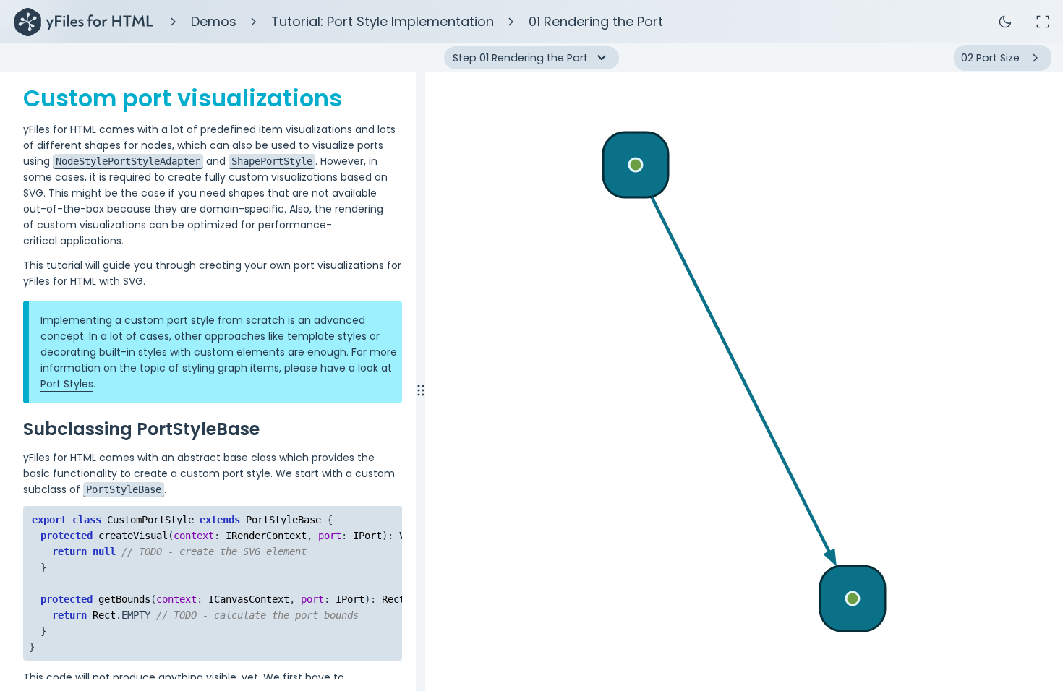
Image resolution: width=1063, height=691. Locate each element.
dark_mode (1005, 22)
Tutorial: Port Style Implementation (382, 21)
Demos (213, 21)
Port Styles (66, 384)
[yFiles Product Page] (83, 21)
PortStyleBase (123, 489)
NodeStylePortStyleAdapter (128, 161)
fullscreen (1042, 22)
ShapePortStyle (271, 161)
